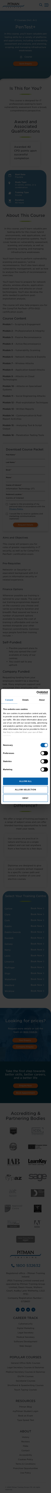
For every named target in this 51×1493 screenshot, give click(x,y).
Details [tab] (25, 700)
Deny (25, 798)
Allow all (25, 781)
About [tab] (42, 700)
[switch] (44, 753)
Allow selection (25, 789)
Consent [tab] (9, 700)
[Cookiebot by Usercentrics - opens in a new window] (36, 692)
